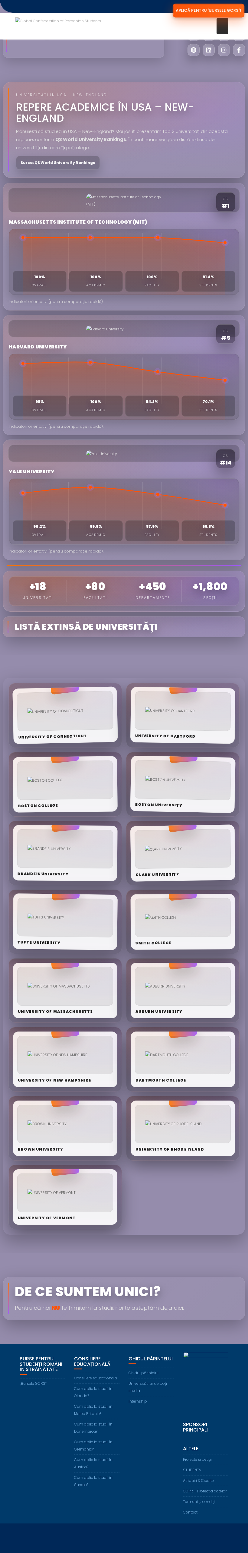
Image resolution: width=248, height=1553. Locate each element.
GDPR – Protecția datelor (205, 1491)
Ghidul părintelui (143, 1372)
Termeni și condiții (199, 1501)
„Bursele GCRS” (33, 1383)
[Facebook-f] (239, 50)
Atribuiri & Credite (198, 1480)
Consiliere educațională (95, 1378)
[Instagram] (224, 50)
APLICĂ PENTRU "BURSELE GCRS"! (208, 10)
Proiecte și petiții (197, 1459)
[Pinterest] (194, 50)
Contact (190, 1512)
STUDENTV (192, 1470)
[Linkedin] (209, 50)
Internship (138, 1401)
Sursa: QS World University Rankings (58, 162)
